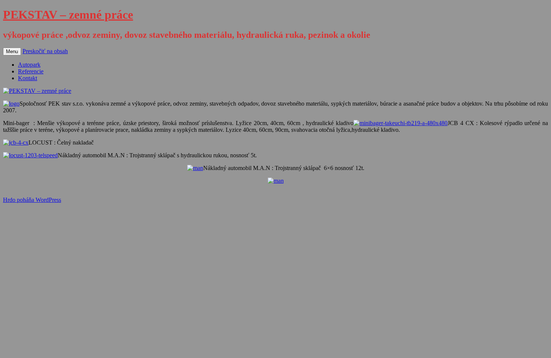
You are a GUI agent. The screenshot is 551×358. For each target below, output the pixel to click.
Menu (12, 51)
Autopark (29, 64)
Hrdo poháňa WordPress (32, 200)
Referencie (30, 71)
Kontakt (27, 78)
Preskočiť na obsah (45, 51)
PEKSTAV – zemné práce (68, 14)
